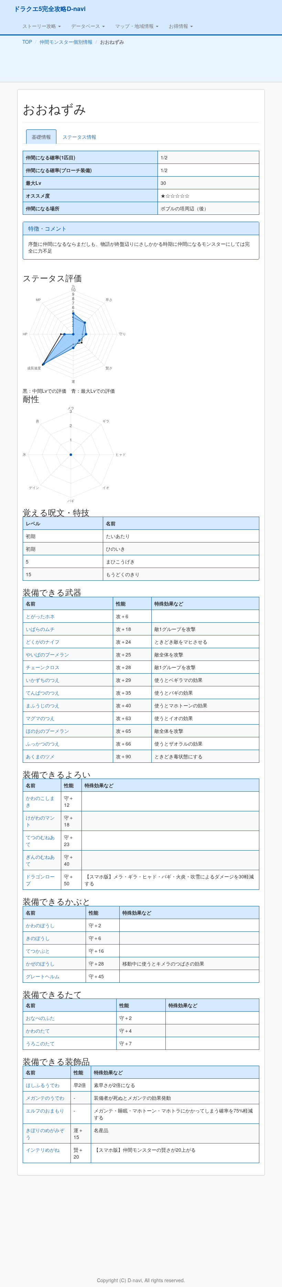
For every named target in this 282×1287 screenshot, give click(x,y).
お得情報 (179, 25)
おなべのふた (40, 1017)
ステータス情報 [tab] (79, 136)
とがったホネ (40, 616)
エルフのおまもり (45, 1110)
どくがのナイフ (42, 641)
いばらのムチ (40, 628)
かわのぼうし (40, 925)
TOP (27, 41)
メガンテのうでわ (45, 1097)
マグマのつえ (40, 718)
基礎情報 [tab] (41, 136)
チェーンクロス (42, 667)
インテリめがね (42, 1149)
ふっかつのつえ (42, 743)
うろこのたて (40, 1043)
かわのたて (38, 1030)
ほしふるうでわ (42, 1085)
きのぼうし (38, 938)
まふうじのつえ (42, 705)
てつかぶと (38, 950)
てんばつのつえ (42, 692)
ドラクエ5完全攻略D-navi (50, 8)
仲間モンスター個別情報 (66, 41)
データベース (86, 25)
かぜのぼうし (40, 963)
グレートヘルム (42, 976)
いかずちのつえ (42, 679)
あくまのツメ (40, 756)
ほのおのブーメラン (47, 730)
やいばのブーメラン (47, 654)
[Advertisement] (141, 65)
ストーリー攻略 (39, 25)
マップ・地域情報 (135, 25)
